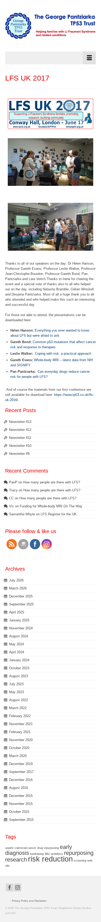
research (16, 859)
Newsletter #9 (19, 454)
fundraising (37, 853)
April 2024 (16, 652)
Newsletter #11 (20, 438)
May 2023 (16, 692)
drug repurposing (48, 847)
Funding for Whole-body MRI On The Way (51, 506)
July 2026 (16, 580)
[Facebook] (9, 888)
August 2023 (18, 676)
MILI (47, 853)
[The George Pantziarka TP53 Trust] (50, 25)
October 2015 (19, 812)
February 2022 (20, 716)
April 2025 (16, 612)
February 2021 (20, 732)
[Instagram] (17, 888)
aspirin (9, 847)
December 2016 (21, 780)
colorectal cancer (25, 847)
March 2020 (18, 756)
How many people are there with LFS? (51, 482)
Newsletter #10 (20, 446)
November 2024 (21, 628)
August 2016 (18, 788)
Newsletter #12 (20, 430)
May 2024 (16, 644)
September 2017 (21, 772)
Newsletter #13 (20, 422)
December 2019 (21, 764)
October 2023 (19, 668)
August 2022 (18, 700)
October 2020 (19, 748)
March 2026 (18, 588)
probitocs (57, 853)
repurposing (78, 853)
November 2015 (21, 804)
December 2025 (21, 596)
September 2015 (21, 820)
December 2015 (21, 796)
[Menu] (50, 57)
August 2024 (18, 636)
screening (80, 860)
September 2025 (21, 604)
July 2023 (16, 684)
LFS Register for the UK (59, 514)
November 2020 (21, 740)
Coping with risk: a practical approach (63, 353)
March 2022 (18, 708)
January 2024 (19, 660)
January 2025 (19, 620)
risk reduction (50, 859)
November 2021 (21, 724)
